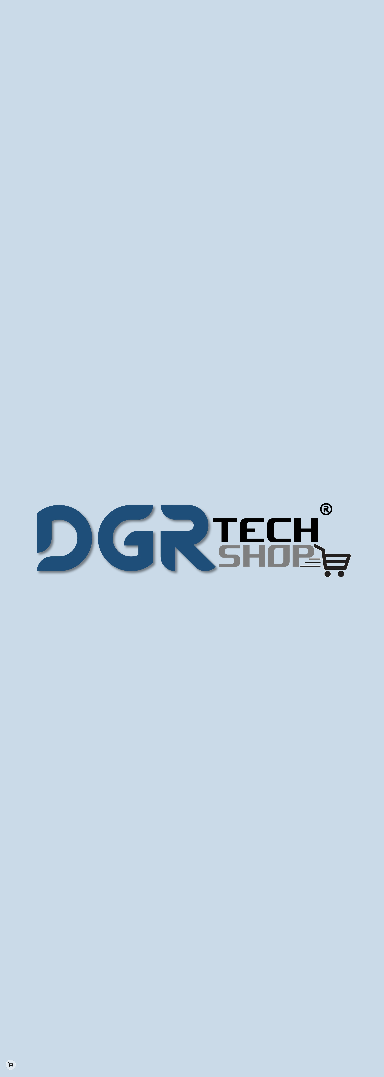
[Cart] (11, 1065)
